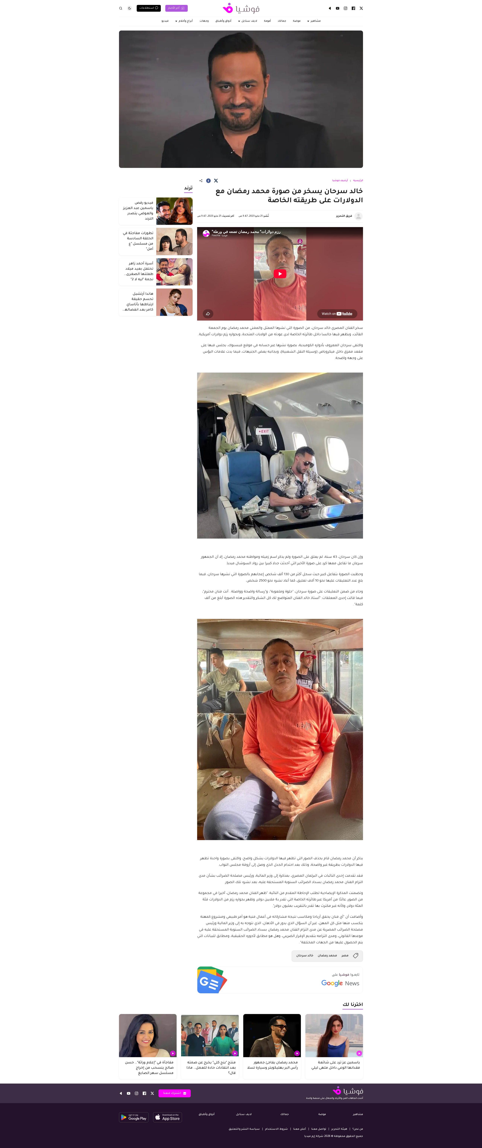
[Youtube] (337, 8)
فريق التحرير (344, 216)
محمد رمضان (327, 955)
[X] (361, 8)
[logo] (241, 8)
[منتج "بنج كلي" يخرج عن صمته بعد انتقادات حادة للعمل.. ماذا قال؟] (210, 1035)
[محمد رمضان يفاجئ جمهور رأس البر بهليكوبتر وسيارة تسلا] (272, 1035)
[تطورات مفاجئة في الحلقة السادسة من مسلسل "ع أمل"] (174, 241)
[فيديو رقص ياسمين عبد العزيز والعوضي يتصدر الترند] (174, 211)
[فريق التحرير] (358, 216)
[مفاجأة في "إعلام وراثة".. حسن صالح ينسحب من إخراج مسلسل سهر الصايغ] (148, 1035)
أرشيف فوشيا (340, 180)
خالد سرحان (304, 955)
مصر (345, 955)
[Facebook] (353, 8)
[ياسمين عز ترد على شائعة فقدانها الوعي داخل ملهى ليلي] (334, 1035)
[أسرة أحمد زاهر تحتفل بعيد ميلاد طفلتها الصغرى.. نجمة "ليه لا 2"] (174, 271)
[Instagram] (345, 8)
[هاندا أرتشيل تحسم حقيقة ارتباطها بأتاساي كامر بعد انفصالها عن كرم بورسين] (174, 302)
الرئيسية (358, 180)
